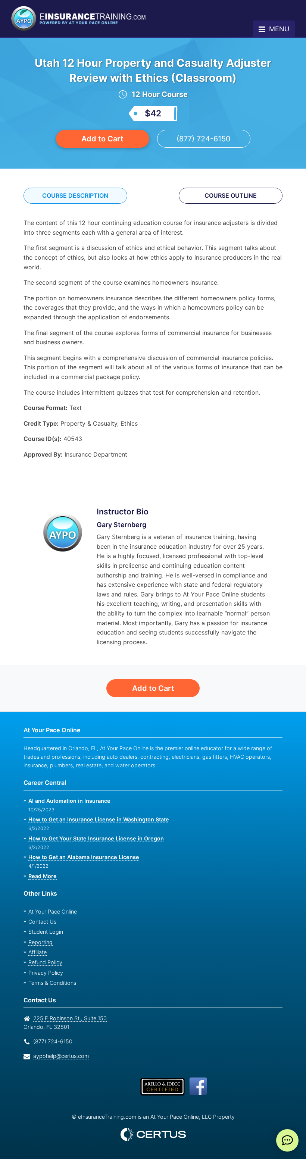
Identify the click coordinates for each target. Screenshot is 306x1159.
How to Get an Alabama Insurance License (82, 857)
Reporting (39, 942)
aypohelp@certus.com (59, 1055)
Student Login (44, 931)
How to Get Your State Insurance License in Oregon (94, 838)
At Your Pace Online (51, 911)
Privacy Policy (43, 972)
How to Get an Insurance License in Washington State (97, 819)
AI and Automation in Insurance (68, 800)
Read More (42, 876)
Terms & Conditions (51, 982)
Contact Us (41, 921)
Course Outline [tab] (230, 195)
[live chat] (287, 1140)
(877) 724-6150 (203, 139)
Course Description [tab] (75, 195)
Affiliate (37, 952)
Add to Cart (102, 139)
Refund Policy (43, 962)
